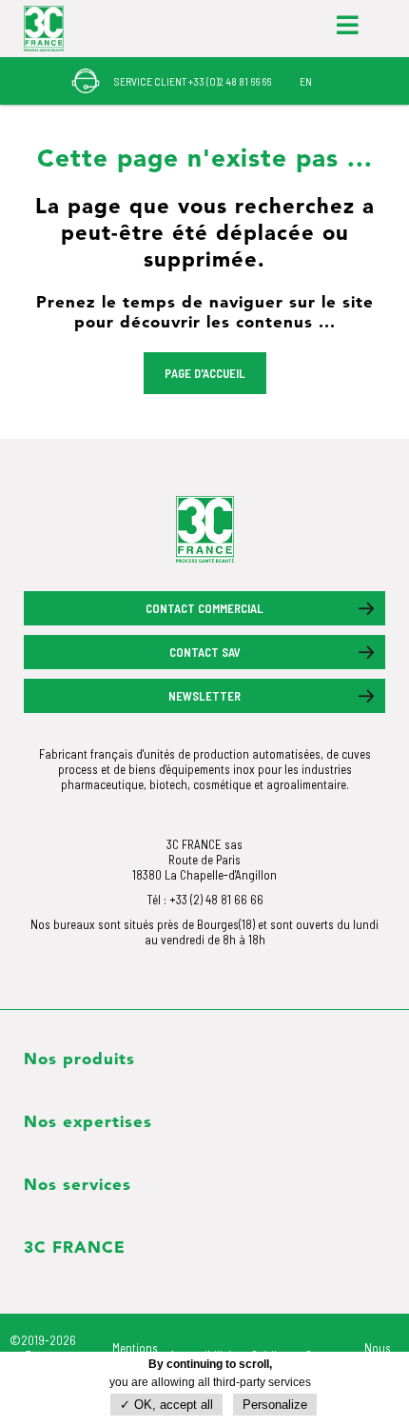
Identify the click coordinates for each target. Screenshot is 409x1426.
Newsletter (204, 695)
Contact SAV (205, 652)
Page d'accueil (205, 373)
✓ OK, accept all (166, 1404)
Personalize (275, 1404)
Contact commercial (204, 608)
